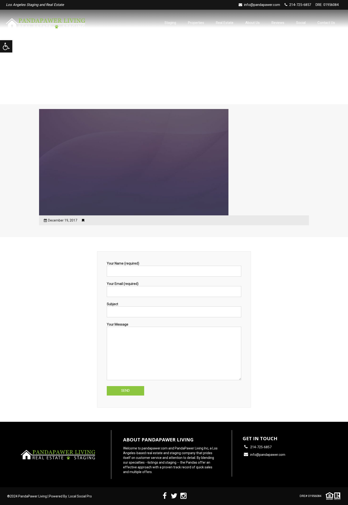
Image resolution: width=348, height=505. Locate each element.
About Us (252, 23)
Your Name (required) (123, 263)
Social (301, 23)
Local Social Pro (80, 496)
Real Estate (224, 23)
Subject (112, 304)
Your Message (117, 324)
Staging (170, 23)
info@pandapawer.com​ (262, 5)
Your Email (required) (122, 284)
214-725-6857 (261, 447)
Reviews (278, 23)
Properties (196, 23)
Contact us (326, 23)
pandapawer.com (155, 448)
